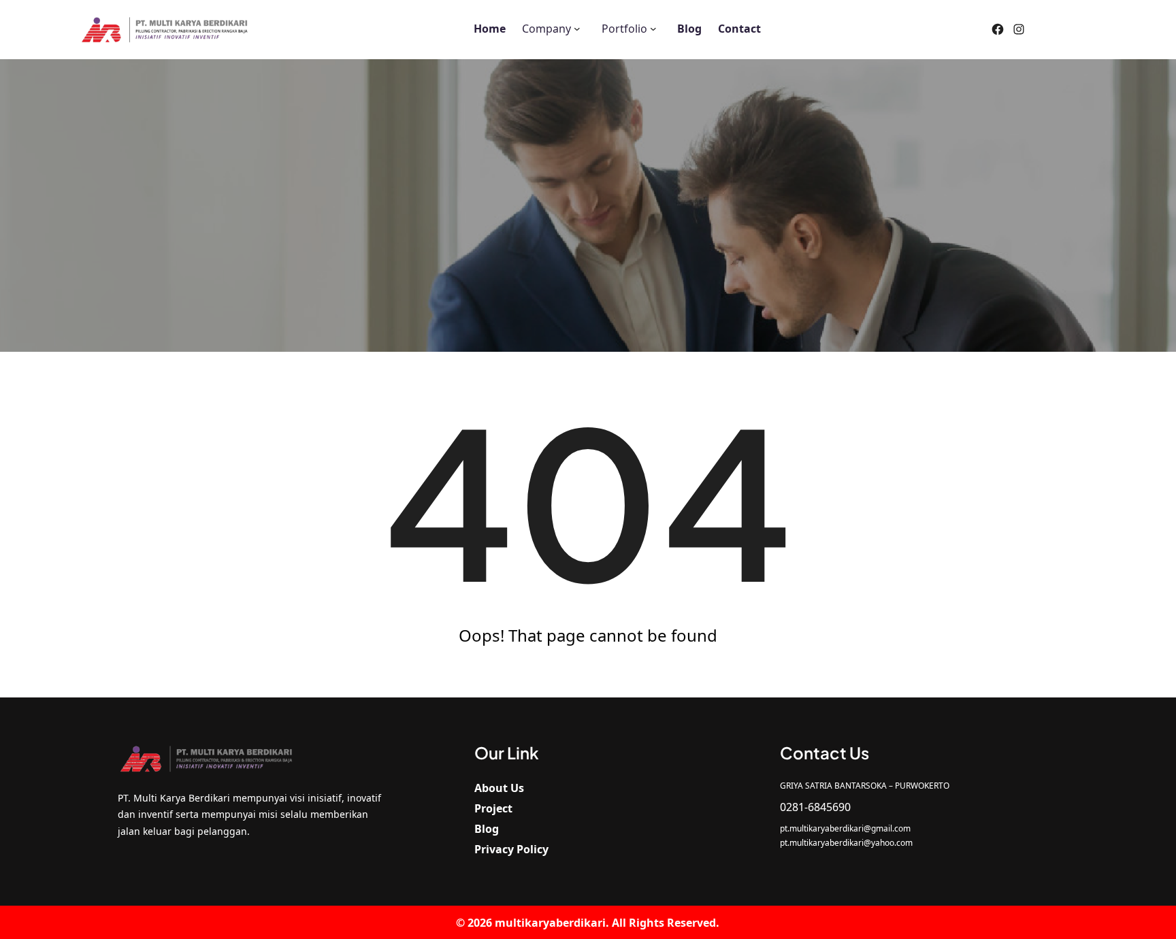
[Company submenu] (577, 27)
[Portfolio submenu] (653, 27)
